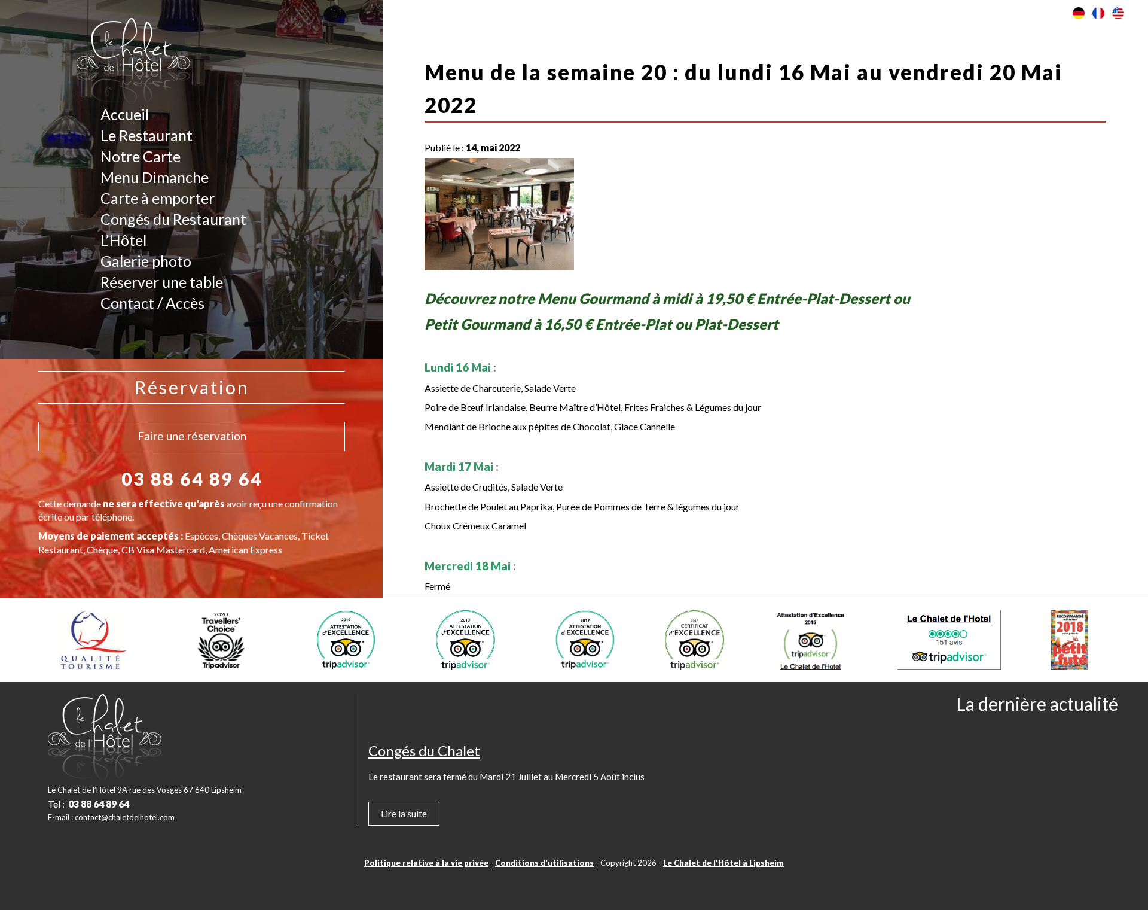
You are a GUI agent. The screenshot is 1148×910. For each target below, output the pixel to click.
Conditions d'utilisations (544, 863)
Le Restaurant (146, 135)
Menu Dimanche (154, 177)
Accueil (124, 114)
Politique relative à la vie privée (426, 863)
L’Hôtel (123, 240)
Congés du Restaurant (173, 219)
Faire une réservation (192, 436)
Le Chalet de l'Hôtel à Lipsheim (723, 863)
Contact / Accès (152, 303)
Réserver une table (161, 282)
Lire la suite (404, 813)
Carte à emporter (157, 198)
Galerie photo (145, 261)
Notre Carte (140, 156)
